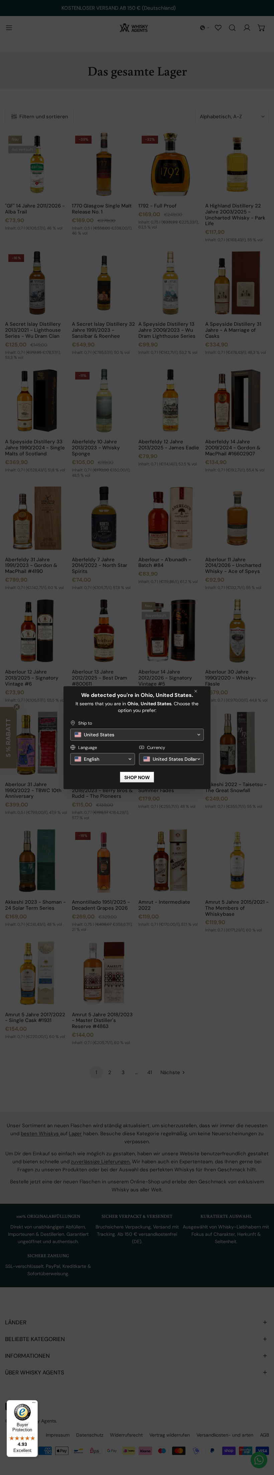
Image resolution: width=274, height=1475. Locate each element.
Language (87, 747)
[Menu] (34, 1404)
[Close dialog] (195, 691)
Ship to (85, 723)
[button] (137, 735)
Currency (156, 747)
